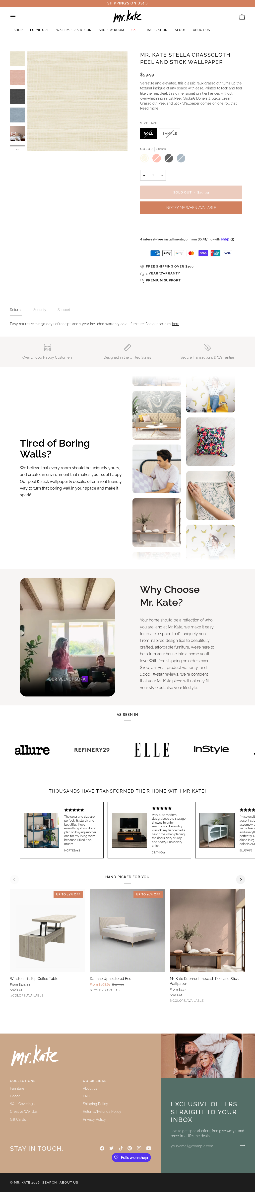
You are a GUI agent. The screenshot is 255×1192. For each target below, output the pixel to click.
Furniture (17, 1088)
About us (90, 1088)
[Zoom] (36, 142)
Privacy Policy (94, 1119)
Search (49, 1182)
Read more (149, 108)
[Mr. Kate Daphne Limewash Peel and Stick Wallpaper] (207, 930)
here (175, 324)
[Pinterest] (130, 1148)
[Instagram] (139, 1148)
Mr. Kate (22, 1182)
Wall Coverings (22, 1104)
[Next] (240, 879)
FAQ (86, 1096)
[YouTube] (148, 1148)
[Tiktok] (121, 1148)
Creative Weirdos (24, 1112)
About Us (69, 1182)
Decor (15, 1096)
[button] (18, 30)
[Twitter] (111, 1148)
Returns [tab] (16, 310)
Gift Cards (18, 1119)
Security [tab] (39, 310)
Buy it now (191, 227)
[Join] (241, 1145)
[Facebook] (102, 1148)
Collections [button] (23, 1081)
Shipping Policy (95, 1104)
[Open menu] (17, 17)
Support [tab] (64, 310)
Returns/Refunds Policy (102, 1112)
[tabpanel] (127, 323)
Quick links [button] (95, 1081)
